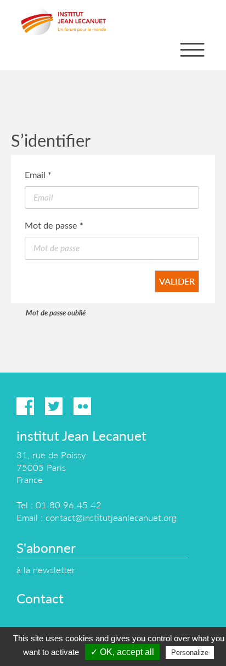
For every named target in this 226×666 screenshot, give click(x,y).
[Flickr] (82, 406)
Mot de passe (54, 225)
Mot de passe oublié (56, 312)
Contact (40, 598)
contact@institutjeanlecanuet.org (111, 517)
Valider (177, 281)
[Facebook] (25, 406)
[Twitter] (54, 406)
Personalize (189, 652)
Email (38, 174)
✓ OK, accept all (122, 652)
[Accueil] (63, 21)
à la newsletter (45, 569)
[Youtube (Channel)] (111, 406)
